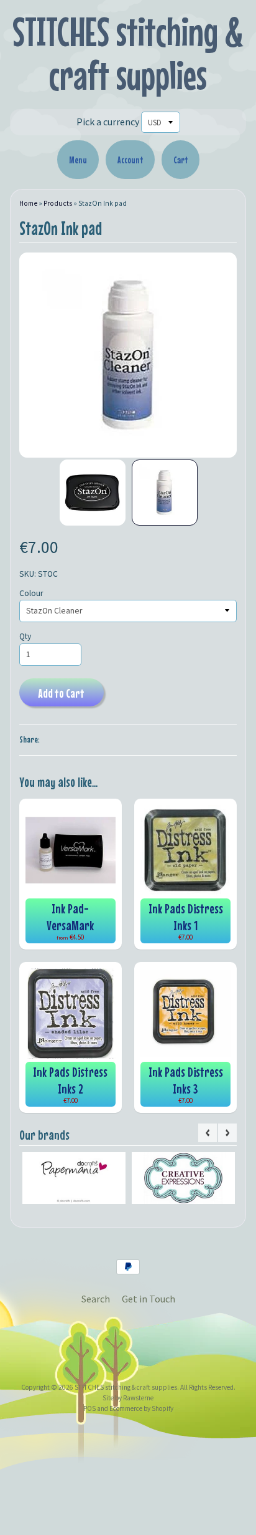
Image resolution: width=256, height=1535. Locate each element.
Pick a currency (107, 121)
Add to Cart (61, 693)
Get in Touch (148, 1298)
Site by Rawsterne (128, 1397)
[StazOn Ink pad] (93, 493)
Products (57, 203)
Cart (180, 159)
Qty (25, 636)
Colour (31, 593)
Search (95, 1298)
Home (28, 203)
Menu (78, 159)
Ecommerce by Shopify (141, 1408)
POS (89, 1408)
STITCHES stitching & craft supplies (128, 53)
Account (130, 159)
